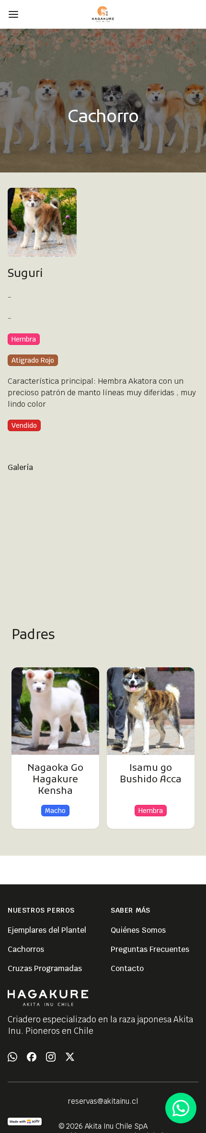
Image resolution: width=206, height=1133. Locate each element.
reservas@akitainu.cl (103, 1101)
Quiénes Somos (138, 930)
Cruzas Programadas (45, 968)
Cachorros (26, 949)
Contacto (127, 968)
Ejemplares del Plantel (47, 930)
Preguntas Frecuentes (150, 949)
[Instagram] (51, 1057)
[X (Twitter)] (70, 1057)
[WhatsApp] (12, 1057)
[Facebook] (31, 1057)
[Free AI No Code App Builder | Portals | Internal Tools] (25, 1121)
